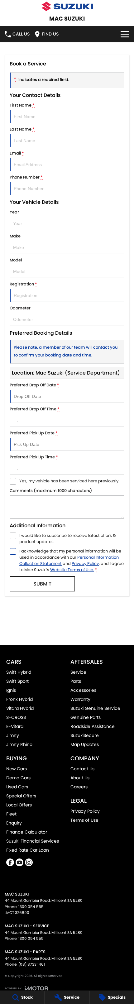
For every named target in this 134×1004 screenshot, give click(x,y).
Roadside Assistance (92, 726)
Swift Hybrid (18, 672)
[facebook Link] (10, 862)
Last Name (22, 129)
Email (17, 153)
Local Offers (19, 805)
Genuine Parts (85, 717)
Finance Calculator (26, 832)
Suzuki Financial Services (32, 841)
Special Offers (21, 796)
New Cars (16, 769)
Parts (75, 681)
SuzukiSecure (84, 735)
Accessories (83, 690)
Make (15, 236)
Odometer (20, 308)
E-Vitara (14, 726)
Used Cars (17, 787)
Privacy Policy (85, 564)
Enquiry (14, 823)
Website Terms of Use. (72, 570)
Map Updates (84, 744)
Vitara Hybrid (20, 708)
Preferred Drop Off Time (35, 409)
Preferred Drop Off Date (34, 385)
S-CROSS (16, 717)
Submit (42, 583)
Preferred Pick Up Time (34, 457)
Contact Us (82, 769)
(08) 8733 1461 (31, 964)
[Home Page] (67, 6)
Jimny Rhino (19, 744)
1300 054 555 (31, 906)
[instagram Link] (29, 862)
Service (78, 672)
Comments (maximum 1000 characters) (51, 491)
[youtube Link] (19, 862)
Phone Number (26, 177)
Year (14, 212)
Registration (23, 284)
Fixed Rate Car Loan (27, 850)
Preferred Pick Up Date (34, 433)
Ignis (11, 690)
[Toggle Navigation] (125, 34)
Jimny (12, 735)
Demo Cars (18, 778)
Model (16, 260)
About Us (79, 778)
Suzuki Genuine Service (95, 708)
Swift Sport (17, 681)
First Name (22, 105)
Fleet (11, 814)
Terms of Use (84, 820)
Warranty (80, 699)
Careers (79, 787)
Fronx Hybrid (19, 699)
